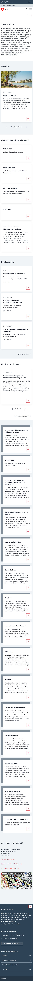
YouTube (6, 938)
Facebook (6, 935)
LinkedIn (14, 938)
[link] (16, 439)
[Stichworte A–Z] (27, 2)
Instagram (20, 935)
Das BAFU (5, 969)
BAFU (6, 9)
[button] (11, 126)
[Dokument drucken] (27, 15)
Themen (4, 955)
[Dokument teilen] (31, 15)
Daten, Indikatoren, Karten (10, 965)
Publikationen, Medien (9, 960)
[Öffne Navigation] (30, 9)
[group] (16, 96)
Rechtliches (3, 978)
